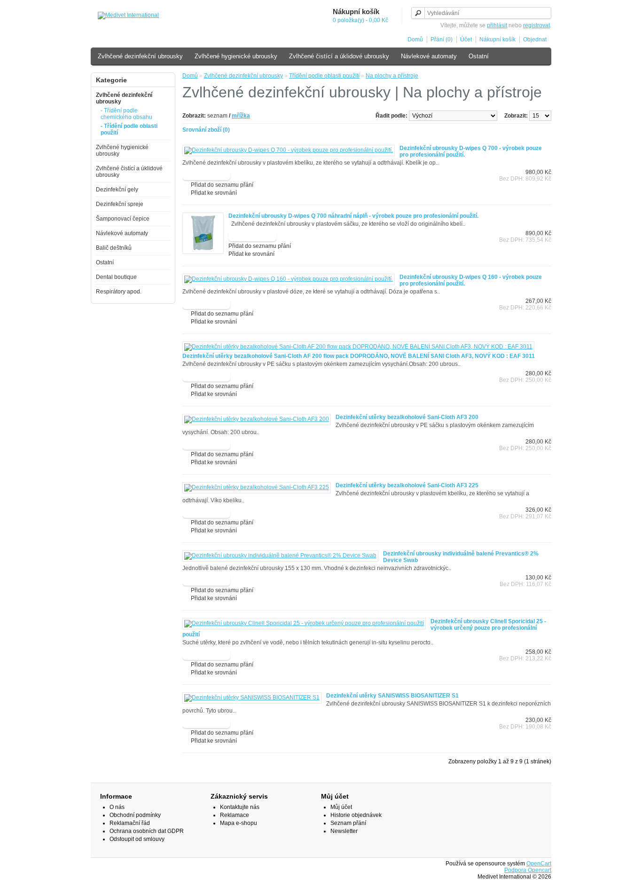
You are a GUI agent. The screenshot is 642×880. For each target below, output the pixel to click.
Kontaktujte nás (239, 807)
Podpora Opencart (527, 870)
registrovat (536, 25)
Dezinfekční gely (117, 189)
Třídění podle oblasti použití (324, 75)
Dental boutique (116, 277)
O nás (117, 807)
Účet (466, 39)
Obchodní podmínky (135, 815)
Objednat (535, 39)
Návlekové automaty (429, 56)
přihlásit (497, 25)
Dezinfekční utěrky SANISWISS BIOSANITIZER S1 (392, 695)
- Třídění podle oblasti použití (129, 129)
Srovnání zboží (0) (206, 130)
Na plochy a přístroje (392, 75)
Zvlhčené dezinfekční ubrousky (140, 56)
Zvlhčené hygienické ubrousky (236, 56)
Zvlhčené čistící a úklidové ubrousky (339, 56)
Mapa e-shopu (238, 823)
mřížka (241, 115)
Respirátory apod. (118, 291)
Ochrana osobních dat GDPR (147, 831)
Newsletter (344, 831)
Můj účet (341, 807)
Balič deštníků (114, 248)
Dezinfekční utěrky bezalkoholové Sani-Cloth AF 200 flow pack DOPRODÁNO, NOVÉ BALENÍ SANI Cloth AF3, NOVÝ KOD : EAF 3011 (358, 356)
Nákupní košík (497, 39)
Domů (415, 39)
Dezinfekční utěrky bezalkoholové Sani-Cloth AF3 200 (407, 417)
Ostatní (479, 56)
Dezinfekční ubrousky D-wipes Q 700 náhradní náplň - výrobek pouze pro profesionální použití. (353, 216)
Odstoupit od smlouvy (137, 839)
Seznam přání (348, 823)
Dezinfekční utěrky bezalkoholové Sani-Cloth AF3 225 (407, 485)
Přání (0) (442, 39)
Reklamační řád (130, 823)
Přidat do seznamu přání (222, 185)
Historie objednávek (356, 815)
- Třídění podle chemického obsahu (126, 113)
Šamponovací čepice (122, 218)
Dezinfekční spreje (119, 204)
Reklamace (234, 815)
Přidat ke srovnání (214, 193)
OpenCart (538, 863)
